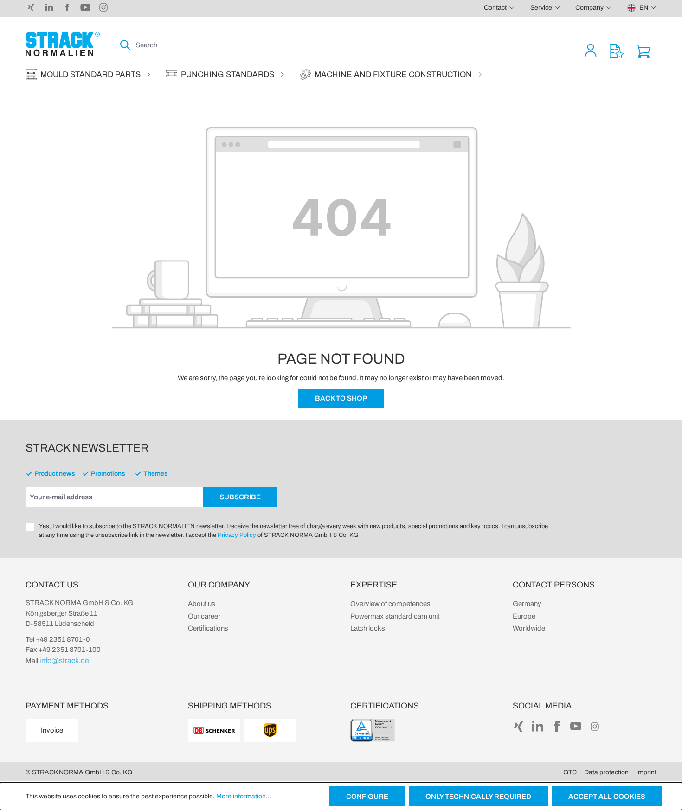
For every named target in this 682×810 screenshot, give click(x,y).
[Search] (126, 45)
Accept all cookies (606, 796)
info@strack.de (64, 660)
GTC (570, 772)
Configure (367, 796)
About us (201, 603)
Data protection (606, 772)
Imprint (646, 772)
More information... (243, 796)
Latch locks (367, 628)
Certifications (208, 628)
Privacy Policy (237, 535)
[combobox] (346, 45)
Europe (524, 616)
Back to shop (341, 398)
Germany (527, 603)
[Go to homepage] (63, 44)
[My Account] (591, 50)
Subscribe (240, 497)
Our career (204, 616)
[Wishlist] (617, 50)
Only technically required (478, 796)
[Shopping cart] (643, 50)
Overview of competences (390, 603)
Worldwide (529, 628)
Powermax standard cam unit (394, 616)
